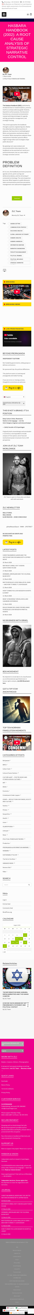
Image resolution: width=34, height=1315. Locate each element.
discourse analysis (16, 231)
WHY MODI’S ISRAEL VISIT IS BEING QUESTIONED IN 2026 (13, 567)
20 (17, 942)
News (5, 835)
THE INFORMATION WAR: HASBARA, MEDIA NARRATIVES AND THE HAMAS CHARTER (16, 994)
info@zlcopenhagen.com (9, 1108)
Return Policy (5, 1085)
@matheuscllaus (12, 527)
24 (4, 946)
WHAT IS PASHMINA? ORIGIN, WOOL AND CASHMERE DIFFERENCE (15, 600)
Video (5, 871)
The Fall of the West (9, 859)
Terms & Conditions (7, 1089)
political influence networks (16, 259)
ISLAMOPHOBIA (8, 826)
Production (7, 843)
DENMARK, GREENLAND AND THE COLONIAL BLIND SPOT (16, 575)
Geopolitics (7, 814)
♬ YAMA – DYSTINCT (25, 527)
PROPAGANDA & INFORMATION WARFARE (16, 847)
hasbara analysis (15, 238)
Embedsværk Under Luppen (12, 795)
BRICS (5, 765)
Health (6, 818)
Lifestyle (6, 831)
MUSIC (5, 787)
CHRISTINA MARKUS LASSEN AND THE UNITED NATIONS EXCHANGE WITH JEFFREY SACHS (16, 557)
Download (17, 198)
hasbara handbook (16, 241)
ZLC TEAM (26, 1242)
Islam (5, 822)
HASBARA (6, 851)
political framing (16, 255)
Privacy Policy (5, 1092)
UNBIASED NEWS (9, 863)
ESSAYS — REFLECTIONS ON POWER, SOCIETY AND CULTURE (17, 800)
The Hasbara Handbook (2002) (12, 105)
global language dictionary (19, 234)
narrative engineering (17, 248)
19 (13, 942)
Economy (6, 791)
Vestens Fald (7, 867)
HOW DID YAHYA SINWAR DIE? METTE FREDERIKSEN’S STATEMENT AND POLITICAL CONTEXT (16, 1005)
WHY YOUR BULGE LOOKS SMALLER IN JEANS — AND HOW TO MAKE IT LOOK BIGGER (17, 583)
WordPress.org (7, 912)
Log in (5, 900)
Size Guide (4, 1081)
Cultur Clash (7, 769)
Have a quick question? (8, 1174)
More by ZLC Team (17, 215)
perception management (18, 252)
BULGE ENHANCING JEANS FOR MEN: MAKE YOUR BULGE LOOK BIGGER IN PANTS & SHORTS (16, 609)
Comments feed (8, 908)
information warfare (17, 245)
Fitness (6, 810)
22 (25, 942)
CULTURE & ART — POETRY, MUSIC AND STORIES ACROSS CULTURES (15, 778)
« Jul (4, 952)
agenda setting (15, 223)
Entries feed (6, 904)
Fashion (6, 806)
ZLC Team (8, 998)
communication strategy (18, 227)
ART (4, 783)
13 (17, 939)
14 (21, 939)
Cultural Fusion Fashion (11, 773)
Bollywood (6, 760)
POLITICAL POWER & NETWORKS (14, 79)
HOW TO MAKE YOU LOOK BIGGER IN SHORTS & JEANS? (17, 592)
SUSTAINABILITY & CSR (11, 855)
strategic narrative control (16, 263)
